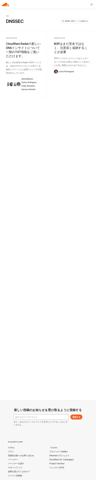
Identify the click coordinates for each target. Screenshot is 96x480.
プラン (11, 451)
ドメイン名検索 (15, 475)
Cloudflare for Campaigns (61, 459)
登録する (76, 417)
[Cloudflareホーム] (5, 4)
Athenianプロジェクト (59, 455)
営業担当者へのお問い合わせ (21, 455)
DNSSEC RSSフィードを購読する (76, 21)
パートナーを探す (16, 463)
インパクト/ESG (56, 467)
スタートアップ (15, 467)
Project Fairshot (56, 463)
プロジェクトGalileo (58, 451)
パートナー (13, 459)
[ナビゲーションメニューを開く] (91, 4)
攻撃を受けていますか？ (19, 471)
